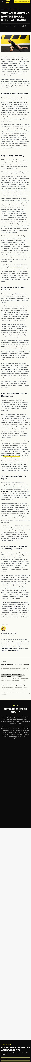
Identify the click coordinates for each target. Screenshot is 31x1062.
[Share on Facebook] (23, 26)
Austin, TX (18, 644)
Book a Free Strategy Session (22, 1)
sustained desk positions (16, 267)
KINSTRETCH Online (13, 606)
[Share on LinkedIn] (25, 26)
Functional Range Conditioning (10, 9)
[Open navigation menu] (2, 2)
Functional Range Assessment (11, 455)
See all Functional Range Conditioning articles (13, 693)
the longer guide (9, 100)
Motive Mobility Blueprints (10, 650)
